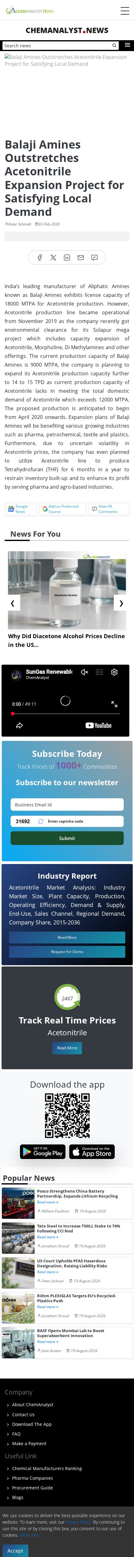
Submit (67, 838)
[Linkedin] (67, 257)
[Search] (115, 45)
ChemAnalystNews (67, 30)
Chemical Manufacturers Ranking (46, 1468)
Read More (67, 1048)
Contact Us (23, 1414)
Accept (15, 1550)
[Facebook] (39, 257)
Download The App (31, 1424)
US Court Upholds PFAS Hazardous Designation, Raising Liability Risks (72, 1263)
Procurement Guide (32, 1488)
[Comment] (94, 257)
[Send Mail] (81, 257)
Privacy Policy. (79, 1522)
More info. (29, 1535)
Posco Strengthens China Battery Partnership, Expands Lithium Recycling (77, 1194)
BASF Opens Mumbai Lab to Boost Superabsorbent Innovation (70, 1333)
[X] (53, 257)
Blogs (17, 1497)
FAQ (16, 1434)
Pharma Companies (32, 1478)
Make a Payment (28, 1443)
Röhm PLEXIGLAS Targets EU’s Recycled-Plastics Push (76, 1298)
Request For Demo (67, 951)
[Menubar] (125, 11)
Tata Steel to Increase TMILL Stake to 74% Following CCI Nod (78, 1228)
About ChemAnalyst (32, 1404)
